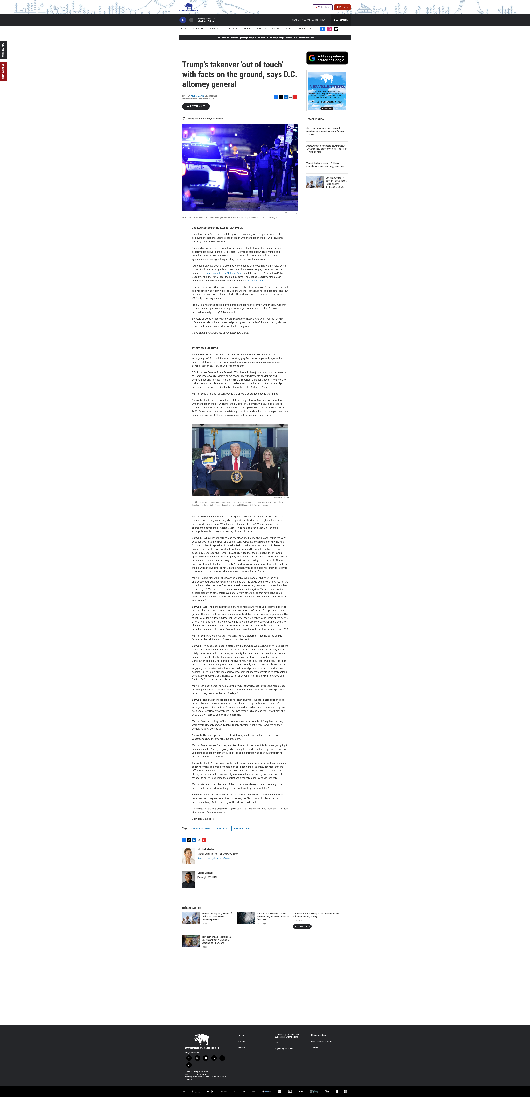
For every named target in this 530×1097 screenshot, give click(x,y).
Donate (343, 7)
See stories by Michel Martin (213, 858)
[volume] (191, 20)
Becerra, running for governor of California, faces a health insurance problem (217, 916)
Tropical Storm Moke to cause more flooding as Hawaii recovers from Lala (273, 916)
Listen (183, 29)
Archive (314, 1048)
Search (303, 29)
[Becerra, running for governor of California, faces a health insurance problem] (315, 182)
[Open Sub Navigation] (189, 29)
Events (289, 29)
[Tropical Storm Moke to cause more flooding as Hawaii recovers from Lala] (246, 918)
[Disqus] (265, 988)
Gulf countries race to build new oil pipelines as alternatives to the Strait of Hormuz (325, 131)
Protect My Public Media (321, 1042)
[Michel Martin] (188, 856)
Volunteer (324, 7)
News (212, 29)
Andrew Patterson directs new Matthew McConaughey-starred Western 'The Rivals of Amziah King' (327, 148)
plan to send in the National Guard (224, 273)
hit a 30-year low (254, 280)
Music (247, 29)
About (260, 29)
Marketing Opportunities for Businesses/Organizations (287, 1036)
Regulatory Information (285, 1049)
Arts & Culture (229, 29)
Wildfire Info (3, 71)
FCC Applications (318, 1035)
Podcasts (198, 29)
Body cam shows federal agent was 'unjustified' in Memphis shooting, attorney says (216, 940)
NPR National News (200, 828)
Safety (314, 29)
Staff (277, 1042)
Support (274, 29)
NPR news (222, 828)
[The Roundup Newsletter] (327, 90)
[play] (183, 20)
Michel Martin (197, 96)
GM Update (3, 50)
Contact (242, 1042)
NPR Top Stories (242, 828)
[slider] (195, 19)
